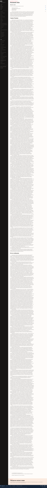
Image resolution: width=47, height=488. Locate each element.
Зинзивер (2, 20)
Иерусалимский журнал (4, 23)
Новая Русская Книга (3, 52)
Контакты (10, 485)
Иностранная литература (4, 24)
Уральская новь (3, 63)
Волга (1, 14)
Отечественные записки (4, 56)
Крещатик (2, 27)
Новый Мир (2, 36)
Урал (1, 37)
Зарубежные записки (3, 47)
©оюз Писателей (3, 40)
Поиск (1, 9)
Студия (1, 62)
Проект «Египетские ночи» (3, 66)
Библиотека (2, 6)
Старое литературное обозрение (3, 60)
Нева (1, 28)
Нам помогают (13, 485)
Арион (1, 43)
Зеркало (2, 19)
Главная (1, 4)
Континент (2, 48)
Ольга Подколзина (16, 1)
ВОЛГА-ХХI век (2, 44)
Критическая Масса (3, 49)
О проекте (7, 485)
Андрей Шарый (11, 1)
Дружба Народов (3, 16)
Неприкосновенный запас (4, 29)
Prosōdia (2, 11)
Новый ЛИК (2, 53)
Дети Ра (2, 15)
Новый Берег (2, 33)
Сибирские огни (3, 57)
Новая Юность (2, 32)
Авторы (1, 5)
